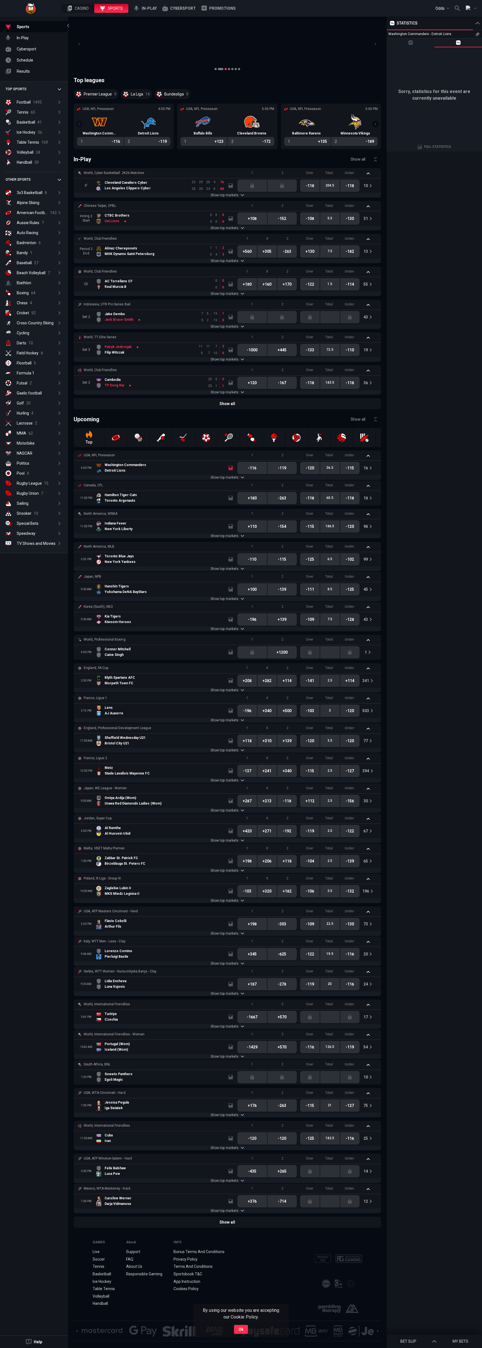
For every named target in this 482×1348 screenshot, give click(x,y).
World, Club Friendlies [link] (100, 239)
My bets (460, 1341)
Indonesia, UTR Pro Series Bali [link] (107, 304)
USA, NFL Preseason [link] (99, 455)
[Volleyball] (296, 437)
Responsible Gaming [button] (144, 1274)
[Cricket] (364, 437)
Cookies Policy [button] (186, 1288)
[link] (30, 8)
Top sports (16, 89)
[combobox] (442, 8)
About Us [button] (134, 1266)
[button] (77, 8)
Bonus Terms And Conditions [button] (199, 1251)
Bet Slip (408, 1341)
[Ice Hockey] (183, 437)
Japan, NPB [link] (92, 577)
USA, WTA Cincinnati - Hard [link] (105, 1093)
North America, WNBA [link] (100, 514)
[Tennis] (229, 437)
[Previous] (79, 44)
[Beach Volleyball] (342, 437)
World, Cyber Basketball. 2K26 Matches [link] (114, 173)
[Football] (206, 437)
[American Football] (116, 437)
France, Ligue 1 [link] (95, 698)
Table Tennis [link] (104, 1288)
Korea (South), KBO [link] (98, 607)
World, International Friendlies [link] (107, 1004)
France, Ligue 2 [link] (95, 758)
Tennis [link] (98, 1266)
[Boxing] (251, 437)
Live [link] (96, 1251)
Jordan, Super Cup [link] (98, 818)
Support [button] (133, 1251)
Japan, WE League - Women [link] (105, 788)
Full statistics (437, 147)
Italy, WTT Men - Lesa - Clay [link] (105, 941)
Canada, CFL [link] (93, 485)
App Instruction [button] (186, 1281)
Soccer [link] (99, 1259)
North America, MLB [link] (99, 546)
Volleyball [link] (101, 1296)
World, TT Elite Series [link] (100, 337)
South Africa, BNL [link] (97, 1064)
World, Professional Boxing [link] (105, 639)
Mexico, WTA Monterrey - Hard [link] (107, 1188)
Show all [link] (358, 159)
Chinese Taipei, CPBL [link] (100, 206)
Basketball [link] (102, 1274)
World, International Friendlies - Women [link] (114, 1034)
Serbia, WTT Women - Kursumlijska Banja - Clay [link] (120, 971)
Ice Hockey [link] (102, 1281)
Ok (241, 1329)
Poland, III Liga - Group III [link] (102, 878)
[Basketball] (138, 437)
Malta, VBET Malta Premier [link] (104, 848)
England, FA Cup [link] (96, 668)
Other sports (18, 180)
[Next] (375, 44)
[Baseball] (161, 437)
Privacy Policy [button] (185, 1259)
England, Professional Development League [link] (117, 728)
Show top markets (224, 195)
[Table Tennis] (274, 437)
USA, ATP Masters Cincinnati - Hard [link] (111, 911)
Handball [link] (100, 1303)
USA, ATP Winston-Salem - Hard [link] (108, 1158)
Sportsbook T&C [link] (187, 1274)
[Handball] (319, 437)
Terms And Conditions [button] (193, 1266)
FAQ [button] (129, 1259)
